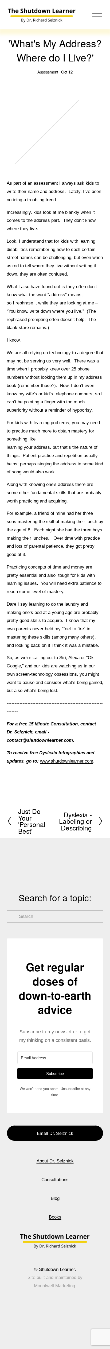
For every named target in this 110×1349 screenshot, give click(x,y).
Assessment (47, 72)
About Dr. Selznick (55, 1161)
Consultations (55, 1179)
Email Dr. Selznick (55, 1133)
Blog (55, 1198)
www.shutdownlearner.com (66, 761)
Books (55, 1217)
